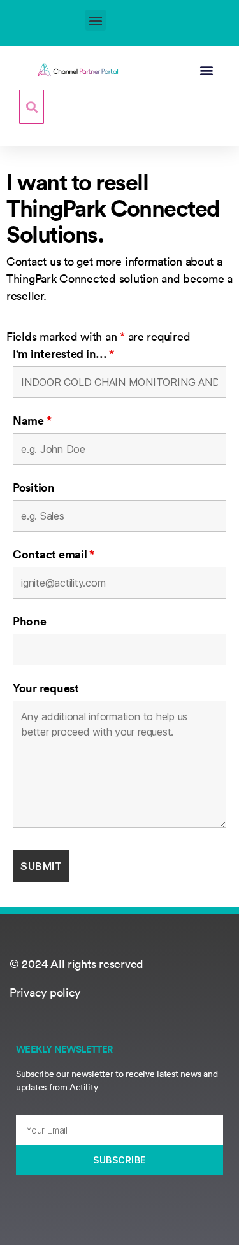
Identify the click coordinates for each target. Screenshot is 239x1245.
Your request (46, 687)
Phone (30, 621)
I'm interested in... (63, 353)
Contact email (53, 554)
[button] (95, 20)
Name (32, 420)
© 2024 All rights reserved (76, 963)
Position (34, 487)
